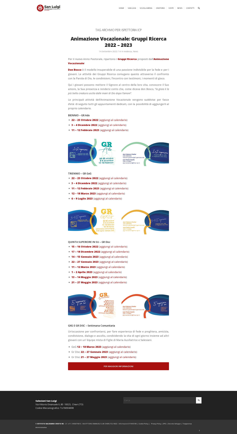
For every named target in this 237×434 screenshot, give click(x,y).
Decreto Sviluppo (174, 424)
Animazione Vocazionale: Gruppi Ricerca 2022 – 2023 (119, 41)
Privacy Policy (156, 424)
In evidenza (127, 51)
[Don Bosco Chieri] (48, 8)
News (135, 51)
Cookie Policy (143, 424)
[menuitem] (121, 8)
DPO (164, 424)
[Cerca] (198, 8)
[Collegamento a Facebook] (199, 431)
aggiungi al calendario (113, 120)
